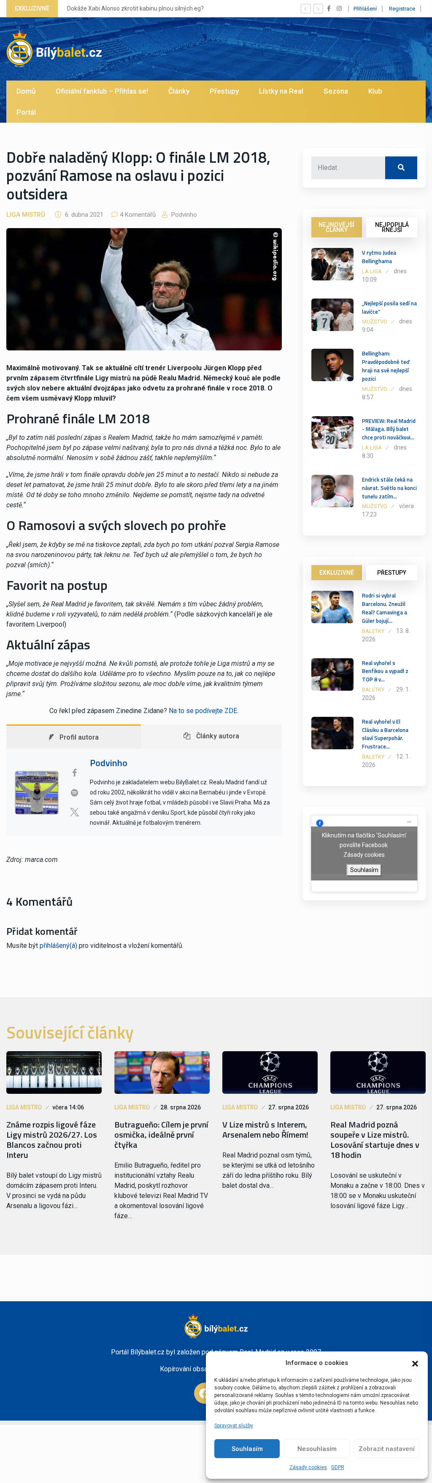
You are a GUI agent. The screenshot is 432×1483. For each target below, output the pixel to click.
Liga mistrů (25, 214)
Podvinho (183, 214)
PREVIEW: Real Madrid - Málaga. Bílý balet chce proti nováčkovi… (389, 429)
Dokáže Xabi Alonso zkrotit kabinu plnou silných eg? (135, 8)
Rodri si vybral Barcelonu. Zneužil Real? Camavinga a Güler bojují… (384, 607)
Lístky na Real (281, 91)
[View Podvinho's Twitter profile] (74, 812)
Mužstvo (374, 321)
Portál (26, 112)
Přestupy (224, 91)
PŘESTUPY (391, 572)
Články (178, 91)
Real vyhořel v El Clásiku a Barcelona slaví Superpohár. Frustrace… (385, 734)
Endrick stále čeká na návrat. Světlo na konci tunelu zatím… (389, 488)
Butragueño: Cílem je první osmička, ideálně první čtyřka (161, 1135)
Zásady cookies (308, 1467)
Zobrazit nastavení (387, 1449)
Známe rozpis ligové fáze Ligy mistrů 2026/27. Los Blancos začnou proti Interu (51, 1140)
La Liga (372, 271)
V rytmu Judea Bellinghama (379, 256)
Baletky (373, 631)
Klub (375, 91)
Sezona (336, 91)
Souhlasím (247, 1449)
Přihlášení (365, 8)
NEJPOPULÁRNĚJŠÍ (392, 227)
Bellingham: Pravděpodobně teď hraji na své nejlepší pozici (386, 365)
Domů (25, 91)
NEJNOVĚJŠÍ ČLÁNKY (336, 227)
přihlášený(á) (58, 946)
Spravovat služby (233, 1426)
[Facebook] (204, 1393)
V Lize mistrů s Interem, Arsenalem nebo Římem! (265, 1130)
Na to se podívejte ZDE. (203, 711)
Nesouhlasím (317, 1449)
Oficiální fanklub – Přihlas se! (102, 91)
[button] (415, 1363)
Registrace (402, 8)
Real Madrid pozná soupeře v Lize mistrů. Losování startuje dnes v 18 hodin (374, 1140)
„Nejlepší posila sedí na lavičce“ (389, 307)
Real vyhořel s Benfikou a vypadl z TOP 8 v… (385, 671)
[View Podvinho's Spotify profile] (74, 793)
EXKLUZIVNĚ (336, 572)
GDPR (337, 1467)
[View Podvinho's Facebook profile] (74, 773)
